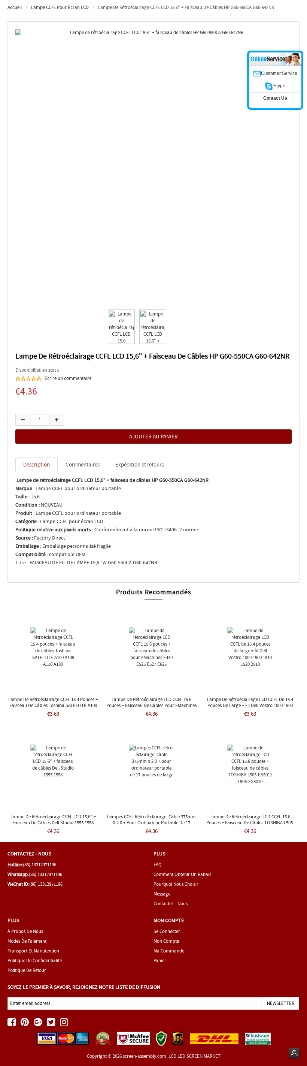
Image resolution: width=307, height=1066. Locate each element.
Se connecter (167, 931)
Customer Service (279, 73)
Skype (279, 85)
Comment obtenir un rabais (182, 874)
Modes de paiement (26, 941)
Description (36, 464)
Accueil (14, 7)
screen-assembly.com (144, 1056)
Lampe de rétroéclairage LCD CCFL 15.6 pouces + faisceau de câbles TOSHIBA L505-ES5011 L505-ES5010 (250, 822)
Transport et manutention (33, 951)
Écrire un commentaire (68, 378)
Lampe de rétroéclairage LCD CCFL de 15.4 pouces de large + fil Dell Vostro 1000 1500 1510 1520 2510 (250, 705)
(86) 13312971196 (39, 864)
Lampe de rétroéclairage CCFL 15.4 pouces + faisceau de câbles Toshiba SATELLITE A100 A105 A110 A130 (53, 705)
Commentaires (83, 464)
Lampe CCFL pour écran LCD (60, 7)
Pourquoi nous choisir (176, 884)
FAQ (158, 864)
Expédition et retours (139, 464)
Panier (160, 960)
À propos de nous (25, 931)
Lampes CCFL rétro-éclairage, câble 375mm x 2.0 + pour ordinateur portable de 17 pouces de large (151, 822)
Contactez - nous (171, 903)
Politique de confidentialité (34, 960)
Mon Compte (166, 941)
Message (162, 894)
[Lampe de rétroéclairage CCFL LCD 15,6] (120, 326)
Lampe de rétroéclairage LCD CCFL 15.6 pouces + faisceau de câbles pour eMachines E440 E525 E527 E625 (151, 705)
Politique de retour (26, 970)
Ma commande (169, 951)
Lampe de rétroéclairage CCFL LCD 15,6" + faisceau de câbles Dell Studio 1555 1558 (53, 819)
